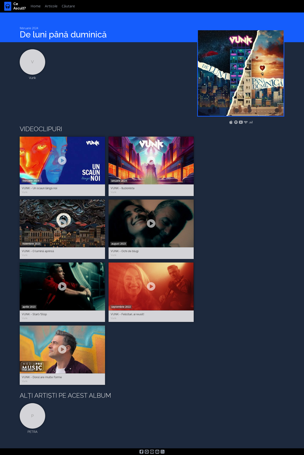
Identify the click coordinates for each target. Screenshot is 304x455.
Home (36, 6)
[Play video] (62, 160)
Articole (51, 6)
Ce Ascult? (19, 6)
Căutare (68, 6)
